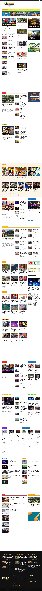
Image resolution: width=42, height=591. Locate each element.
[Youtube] (39, 0)
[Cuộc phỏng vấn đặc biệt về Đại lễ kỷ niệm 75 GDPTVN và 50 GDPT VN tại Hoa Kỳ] (21, 171)
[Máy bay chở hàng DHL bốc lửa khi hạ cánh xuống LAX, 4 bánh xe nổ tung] (30, 247)
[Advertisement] (14, 83)
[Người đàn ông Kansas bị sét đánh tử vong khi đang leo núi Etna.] (18, 431)
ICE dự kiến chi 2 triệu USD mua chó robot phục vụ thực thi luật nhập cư (6, 340)
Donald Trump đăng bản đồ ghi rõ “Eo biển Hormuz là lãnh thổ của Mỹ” (12, 62)
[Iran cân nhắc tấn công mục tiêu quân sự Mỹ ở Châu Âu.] (4, 57)
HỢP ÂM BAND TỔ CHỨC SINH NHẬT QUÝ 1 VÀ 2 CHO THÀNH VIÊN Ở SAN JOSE (7, 212)
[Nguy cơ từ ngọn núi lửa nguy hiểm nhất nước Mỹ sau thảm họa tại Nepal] (37, 431)
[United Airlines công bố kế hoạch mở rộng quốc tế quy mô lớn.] (31, 376)
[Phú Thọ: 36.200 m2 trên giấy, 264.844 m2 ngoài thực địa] (14, 307)
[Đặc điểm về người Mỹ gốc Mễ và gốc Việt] (17, 132)
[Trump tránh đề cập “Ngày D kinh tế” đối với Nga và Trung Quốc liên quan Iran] (9, 22)
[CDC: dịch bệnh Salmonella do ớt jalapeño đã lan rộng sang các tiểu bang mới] (30, 303)
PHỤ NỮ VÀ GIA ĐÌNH (32, 394)
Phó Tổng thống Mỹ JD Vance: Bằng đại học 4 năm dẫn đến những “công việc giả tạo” (7, 407)
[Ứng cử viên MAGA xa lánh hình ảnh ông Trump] (36, 185)
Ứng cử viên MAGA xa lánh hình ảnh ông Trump (36, 189)
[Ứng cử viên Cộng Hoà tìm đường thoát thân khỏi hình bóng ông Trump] (34, 171)
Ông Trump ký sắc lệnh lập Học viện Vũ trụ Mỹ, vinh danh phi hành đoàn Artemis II (14, 340)
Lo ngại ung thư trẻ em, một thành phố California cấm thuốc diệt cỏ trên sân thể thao (8, 239)
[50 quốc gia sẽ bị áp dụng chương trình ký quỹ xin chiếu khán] (5, 505)
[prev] (37, 9)
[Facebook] (38, 0)
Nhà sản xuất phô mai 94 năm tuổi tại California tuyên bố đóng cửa (36, 230)
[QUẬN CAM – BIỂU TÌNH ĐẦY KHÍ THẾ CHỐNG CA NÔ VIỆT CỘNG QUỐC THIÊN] (34, 205)
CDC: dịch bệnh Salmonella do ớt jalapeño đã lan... (35, 303)
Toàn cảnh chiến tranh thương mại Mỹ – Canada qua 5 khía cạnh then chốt (21, 59)
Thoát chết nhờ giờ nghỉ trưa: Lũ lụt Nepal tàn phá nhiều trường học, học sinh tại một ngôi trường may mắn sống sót (23, 272)
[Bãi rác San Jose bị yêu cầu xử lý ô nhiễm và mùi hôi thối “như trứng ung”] (17, 242)
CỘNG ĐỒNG (5, 199)
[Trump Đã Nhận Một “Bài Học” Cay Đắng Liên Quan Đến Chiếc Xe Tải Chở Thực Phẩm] (17, 370)
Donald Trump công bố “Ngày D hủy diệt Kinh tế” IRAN (11, 52)
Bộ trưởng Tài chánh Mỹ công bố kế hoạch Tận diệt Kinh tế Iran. (12, 47)
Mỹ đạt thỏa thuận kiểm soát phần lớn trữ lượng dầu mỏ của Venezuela (14, 283)
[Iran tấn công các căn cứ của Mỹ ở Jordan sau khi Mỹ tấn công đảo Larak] (14, 267)
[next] (39, 9)
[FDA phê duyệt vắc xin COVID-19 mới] (30, 431)
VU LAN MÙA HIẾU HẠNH (23, 211)
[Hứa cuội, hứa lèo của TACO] (17, 141)
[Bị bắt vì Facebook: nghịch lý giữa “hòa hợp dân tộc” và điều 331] (6, 296)
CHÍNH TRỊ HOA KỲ (6, 319)
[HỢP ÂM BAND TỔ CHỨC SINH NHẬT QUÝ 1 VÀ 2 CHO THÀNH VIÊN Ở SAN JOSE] (8, 205)
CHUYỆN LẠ (4, 428)
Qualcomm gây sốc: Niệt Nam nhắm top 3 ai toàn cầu (14, 301)
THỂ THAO (24, 458)
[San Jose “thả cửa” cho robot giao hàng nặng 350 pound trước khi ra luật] (30, 235)
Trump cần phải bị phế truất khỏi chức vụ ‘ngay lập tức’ (22, 329)
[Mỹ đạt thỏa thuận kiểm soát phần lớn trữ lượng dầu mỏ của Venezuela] (14, 278)
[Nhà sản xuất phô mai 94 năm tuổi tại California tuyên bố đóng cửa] (30, 230)
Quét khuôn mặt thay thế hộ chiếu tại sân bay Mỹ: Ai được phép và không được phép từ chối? (22, 48)
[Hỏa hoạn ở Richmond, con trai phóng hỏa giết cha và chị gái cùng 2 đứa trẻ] (37, 398)
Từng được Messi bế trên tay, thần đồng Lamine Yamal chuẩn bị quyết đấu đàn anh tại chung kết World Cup (34, 476)
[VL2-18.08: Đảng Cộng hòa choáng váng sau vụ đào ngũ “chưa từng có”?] (8, 368)
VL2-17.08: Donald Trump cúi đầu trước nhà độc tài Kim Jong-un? (23, 375)
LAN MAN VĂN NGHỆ (32, 199)
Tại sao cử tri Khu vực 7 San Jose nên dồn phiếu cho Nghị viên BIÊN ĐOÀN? (22, 70)
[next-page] (4, 120)
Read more (30, 220)
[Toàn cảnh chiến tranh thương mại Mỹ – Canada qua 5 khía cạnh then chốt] (22, 54)
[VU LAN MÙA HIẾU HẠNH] (17, 208)
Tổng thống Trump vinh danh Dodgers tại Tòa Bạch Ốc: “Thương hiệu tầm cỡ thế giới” (33, 471)
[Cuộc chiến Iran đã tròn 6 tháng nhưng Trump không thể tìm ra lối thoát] (23, 278)
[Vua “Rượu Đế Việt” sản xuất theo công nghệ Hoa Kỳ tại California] (21, 185)
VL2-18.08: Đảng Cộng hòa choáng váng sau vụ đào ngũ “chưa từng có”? (7, 375)
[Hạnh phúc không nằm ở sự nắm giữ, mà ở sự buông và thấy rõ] (5, 477)
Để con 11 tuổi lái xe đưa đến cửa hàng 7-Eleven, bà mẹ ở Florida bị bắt (30, 412)
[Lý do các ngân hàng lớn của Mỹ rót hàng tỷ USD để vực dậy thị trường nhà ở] (37, 376)
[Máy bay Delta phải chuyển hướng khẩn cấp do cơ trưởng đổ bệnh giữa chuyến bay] (17, 247)
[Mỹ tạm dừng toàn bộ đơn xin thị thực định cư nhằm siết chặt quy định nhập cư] (5, 518)
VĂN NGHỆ (4, 458)
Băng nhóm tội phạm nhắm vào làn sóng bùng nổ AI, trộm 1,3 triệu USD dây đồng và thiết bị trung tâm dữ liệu (23, 408)
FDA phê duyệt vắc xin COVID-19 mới (30, 434)
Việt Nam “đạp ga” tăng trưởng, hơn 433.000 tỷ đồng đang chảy (22, 301)
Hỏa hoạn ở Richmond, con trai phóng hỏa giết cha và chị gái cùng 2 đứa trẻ (37, 403)
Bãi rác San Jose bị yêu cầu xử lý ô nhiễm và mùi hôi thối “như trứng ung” (23, 242)
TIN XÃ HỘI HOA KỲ (32, 275)
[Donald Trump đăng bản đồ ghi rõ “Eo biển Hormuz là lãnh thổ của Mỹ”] (4, 62)
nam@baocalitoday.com (19, 585)
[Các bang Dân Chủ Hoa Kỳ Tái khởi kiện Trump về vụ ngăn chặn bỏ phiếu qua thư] (4, 37)
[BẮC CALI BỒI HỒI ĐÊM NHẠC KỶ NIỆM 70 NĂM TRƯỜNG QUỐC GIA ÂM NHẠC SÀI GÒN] (17, 202)
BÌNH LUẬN (4, 362)
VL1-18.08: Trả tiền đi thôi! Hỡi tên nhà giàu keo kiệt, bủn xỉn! (23, 365)
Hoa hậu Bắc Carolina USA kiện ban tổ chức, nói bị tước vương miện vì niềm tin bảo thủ (31, 403)
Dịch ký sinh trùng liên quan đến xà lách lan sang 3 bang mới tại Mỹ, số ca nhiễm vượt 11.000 (21, 25)
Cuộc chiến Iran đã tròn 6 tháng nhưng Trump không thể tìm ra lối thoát (22, 283)
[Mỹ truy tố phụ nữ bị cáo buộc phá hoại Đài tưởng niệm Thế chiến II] (37, 408)
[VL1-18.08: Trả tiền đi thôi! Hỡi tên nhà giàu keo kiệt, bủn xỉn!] (17, 365)
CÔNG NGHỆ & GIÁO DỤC (6, 394)
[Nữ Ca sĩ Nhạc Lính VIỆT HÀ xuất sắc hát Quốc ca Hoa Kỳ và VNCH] (5, 185)
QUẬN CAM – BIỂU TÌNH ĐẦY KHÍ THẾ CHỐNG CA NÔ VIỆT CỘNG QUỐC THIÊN (33, 210)
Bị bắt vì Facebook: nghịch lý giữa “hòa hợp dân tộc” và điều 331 (5, 301)
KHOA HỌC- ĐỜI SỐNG (25, 428)
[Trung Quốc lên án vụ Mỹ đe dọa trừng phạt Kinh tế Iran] (4, 43)
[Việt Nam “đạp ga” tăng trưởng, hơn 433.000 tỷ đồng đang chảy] (23, 296)
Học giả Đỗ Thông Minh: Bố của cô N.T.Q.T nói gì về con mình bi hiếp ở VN (23, 128)
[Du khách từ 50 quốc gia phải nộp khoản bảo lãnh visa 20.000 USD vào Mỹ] (5, 511)
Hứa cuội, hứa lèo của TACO (6, 176)
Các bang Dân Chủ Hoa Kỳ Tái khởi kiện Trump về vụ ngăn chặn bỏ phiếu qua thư (10, 562)
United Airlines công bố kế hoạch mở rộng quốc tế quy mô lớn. (30, 379)
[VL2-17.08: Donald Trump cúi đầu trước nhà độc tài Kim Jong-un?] (17, 375)
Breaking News (31, 285)
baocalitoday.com (18, 577)
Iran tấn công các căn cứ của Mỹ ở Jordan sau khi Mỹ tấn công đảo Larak (19, 9)
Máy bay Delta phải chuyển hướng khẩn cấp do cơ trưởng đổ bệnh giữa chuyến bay (4, 436)
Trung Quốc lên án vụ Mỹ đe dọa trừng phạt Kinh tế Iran (9, 567)
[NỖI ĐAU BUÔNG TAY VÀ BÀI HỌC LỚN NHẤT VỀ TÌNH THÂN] (5, 482)
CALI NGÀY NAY (5, 226)
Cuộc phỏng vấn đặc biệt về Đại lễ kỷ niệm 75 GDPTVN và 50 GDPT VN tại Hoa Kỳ (21, 177)
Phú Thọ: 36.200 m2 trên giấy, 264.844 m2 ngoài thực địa (14, 311)
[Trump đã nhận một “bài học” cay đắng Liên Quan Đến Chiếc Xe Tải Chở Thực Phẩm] (4, 67)
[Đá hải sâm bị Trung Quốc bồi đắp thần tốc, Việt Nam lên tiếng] (6, 307)
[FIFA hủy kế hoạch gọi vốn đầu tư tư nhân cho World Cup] (24, 467)
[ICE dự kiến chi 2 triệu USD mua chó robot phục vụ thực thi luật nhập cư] (6, 335)
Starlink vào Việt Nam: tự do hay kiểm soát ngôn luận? (22, 311)
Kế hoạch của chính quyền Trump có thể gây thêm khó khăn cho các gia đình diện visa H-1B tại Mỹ (23, 116)
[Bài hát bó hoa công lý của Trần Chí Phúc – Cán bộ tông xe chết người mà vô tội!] (5, 472)
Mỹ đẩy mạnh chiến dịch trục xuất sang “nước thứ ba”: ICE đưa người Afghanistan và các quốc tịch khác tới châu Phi (5, 272)
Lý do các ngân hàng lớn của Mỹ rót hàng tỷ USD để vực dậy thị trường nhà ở (37, 380)
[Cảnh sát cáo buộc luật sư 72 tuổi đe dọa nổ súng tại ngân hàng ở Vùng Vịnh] (30, 242)
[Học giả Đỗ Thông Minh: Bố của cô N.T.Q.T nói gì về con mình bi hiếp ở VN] (17, 127)
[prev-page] (2, 120)
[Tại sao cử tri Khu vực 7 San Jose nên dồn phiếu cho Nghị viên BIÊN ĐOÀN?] (22, 65)
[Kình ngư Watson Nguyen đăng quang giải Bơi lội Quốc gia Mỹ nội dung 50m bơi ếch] (24, 462)
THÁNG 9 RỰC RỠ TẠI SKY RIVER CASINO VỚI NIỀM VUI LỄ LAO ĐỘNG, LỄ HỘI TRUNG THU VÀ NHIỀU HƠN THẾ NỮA (23, 217)
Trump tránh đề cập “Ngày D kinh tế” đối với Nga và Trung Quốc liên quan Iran (9, 28)
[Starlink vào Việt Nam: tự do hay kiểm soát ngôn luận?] (23, 307)
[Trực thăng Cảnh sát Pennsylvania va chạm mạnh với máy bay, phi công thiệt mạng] (30, 298)
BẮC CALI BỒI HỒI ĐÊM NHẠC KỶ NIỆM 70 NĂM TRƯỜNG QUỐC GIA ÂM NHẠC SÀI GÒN (14, 462)
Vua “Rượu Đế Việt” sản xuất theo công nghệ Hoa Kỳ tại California (21, 189)
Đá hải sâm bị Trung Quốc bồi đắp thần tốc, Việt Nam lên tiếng (6, 311)
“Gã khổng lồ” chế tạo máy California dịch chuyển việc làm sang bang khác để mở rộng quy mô (23, 237)
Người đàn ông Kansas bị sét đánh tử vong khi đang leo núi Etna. (18, 435)
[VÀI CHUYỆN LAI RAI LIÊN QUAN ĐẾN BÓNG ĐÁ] (24, 482)
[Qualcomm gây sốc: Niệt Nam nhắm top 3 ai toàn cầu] (14, 296)
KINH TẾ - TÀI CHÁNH (32, 362)
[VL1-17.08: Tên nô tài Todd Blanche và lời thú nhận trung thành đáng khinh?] (17, 380)
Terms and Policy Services (32, 581)
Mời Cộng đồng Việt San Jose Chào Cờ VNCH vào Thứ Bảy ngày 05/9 (23, 136)
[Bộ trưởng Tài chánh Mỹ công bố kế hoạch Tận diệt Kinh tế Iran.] (4, 47)
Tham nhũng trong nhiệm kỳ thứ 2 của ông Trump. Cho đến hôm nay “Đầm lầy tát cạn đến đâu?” (13, 190)
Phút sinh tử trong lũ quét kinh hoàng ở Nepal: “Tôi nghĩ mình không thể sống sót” (6, 284)
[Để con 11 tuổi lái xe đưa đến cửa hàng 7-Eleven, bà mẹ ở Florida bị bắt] (31, 408)
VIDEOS (4, 164)
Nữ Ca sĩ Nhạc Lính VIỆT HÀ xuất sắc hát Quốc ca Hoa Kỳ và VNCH (5, 189)
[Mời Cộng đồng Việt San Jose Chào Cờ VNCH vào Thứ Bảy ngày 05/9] (17, 136)
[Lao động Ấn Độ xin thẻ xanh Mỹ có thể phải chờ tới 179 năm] (5, 524)
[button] (39, 7)
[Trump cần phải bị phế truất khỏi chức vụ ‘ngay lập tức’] (23, 324)
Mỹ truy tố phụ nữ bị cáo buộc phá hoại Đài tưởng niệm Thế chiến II (37, 412)
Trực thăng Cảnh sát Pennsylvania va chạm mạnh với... (36, 298)
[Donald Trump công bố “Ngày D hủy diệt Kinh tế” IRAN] (4, 52)
